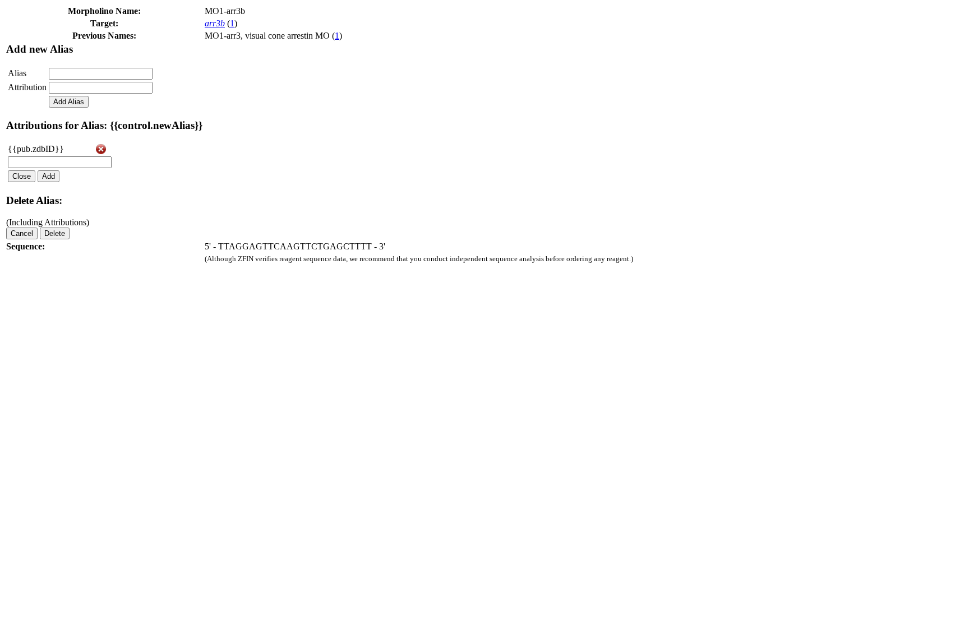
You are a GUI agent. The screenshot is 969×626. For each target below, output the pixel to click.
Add (48, 176)
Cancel (22, 233)
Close (21, 176)
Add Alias (68, 102)
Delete (54, 233)
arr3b (215, 23)
